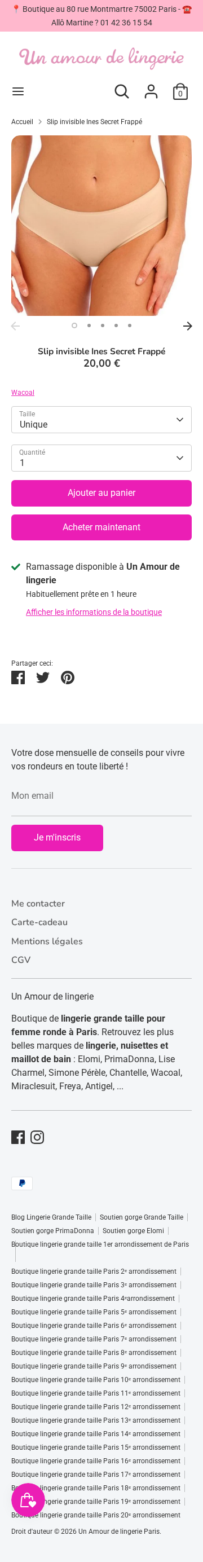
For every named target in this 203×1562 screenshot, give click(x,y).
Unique (33, 424)
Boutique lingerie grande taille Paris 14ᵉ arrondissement (95, 1434)
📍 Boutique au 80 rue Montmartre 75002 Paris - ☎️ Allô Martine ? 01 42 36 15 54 (101, 16)
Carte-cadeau (39, 922)
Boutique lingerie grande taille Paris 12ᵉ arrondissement (95, 1407)
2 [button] (89, 325)
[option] (101, 225)
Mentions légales (47, 941)
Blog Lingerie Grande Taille (51, 1217)
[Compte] (151, 86)
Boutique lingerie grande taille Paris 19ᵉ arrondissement (95, 1502)
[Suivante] (187, 326)
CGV (20, 960)
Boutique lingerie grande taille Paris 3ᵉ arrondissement (93, 1285)
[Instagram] (37, 1137)
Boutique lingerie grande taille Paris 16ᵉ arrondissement (95, 1461)
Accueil (22, 122)
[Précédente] (15, 326)
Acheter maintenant (101, 527)
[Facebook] (18, 1137)
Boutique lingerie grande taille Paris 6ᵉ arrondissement (93, 1326)
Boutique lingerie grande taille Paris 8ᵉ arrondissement (93, 1353)
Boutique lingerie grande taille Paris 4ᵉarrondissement (93, 1299)
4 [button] (116, 325)
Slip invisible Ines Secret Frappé (94, 122)
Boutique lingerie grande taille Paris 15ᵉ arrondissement (95, 1447)
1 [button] (74, 325)
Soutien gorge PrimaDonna (52, 1231)
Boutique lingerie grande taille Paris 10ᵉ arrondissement (95, 1380)
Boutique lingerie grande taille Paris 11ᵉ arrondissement (95, 1393)
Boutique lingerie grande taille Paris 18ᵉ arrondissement (95, 1488)
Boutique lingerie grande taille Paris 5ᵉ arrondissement (93, 1312)
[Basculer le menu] (18, 91)
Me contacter (38, 903)
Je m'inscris (57, 837)
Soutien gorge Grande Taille (141, 1217)
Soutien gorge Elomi (133, 1231)
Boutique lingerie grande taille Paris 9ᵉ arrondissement (93, 1366)
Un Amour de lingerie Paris (119, 1531)
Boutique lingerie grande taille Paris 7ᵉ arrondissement (93, 1339)
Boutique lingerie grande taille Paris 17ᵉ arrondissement (95, 1475)
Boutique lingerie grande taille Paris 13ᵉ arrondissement (95, 1420)
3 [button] (102, 325)
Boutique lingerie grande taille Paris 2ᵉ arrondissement (93, 1271)
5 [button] (129, 325)
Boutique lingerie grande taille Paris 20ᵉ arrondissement (95, 1515)
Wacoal (22, 393)
